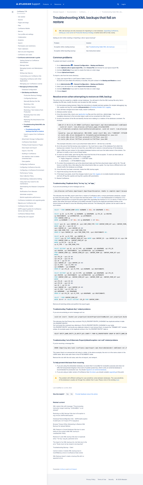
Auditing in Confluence (29, 153)
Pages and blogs (23, 22)
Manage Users (24, 65)
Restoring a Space (29, 107)
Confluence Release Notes (26, 214)
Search (118, 4)
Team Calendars (23, 49)
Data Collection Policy (27, 176)
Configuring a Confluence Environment (32, 170)
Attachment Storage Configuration (32, 139)
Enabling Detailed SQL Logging (101, 107)
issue (117, 380)
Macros (20, 31)
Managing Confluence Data (29, 86)
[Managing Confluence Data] (94, 12)
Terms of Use (102, 479)
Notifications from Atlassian (28, 191)
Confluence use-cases (25, 54)
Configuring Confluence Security (30, 167)
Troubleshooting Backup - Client (63, 447)
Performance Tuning (26, 173)
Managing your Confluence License (31, 84)
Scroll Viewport (73, 469)
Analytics (21, 40)
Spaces (20, 19)
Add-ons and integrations (26, 51)
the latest (93, 372)
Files (19, 25)
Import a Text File (27, 150)
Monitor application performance (30, 197)
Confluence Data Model (29, 142)
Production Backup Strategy (33, 95)
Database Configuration (29, 89)
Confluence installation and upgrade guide (31, 200)
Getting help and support (26, 216)
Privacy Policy (90, 479)
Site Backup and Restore (30, 92)
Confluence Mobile (24, 28)
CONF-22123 (97, 197)
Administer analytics (26, 194)
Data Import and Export (29, 148)
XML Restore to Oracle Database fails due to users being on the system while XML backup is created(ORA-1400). (69, 431)
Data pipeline (26, 161)
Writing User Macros (26, 73)
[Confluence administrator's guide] (90, 12)
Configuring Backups (30, 98)
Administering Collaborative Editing (31, 179)
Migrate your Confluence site (27, 203)
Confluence (63, 469)
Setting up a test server (66, 32)
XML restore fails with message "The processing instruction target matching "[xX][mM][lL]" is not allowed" (68, 408)
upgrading (112, 372)
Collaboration (22, 37)
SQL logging (96, 174)
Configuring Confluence (27, 164)
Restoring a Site (29, 104)
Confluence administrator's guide (29, 57)
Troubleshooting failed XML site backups (102, 47)
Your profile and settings (25, 34)
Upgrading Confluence (111, 31)
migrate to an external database (96, 369)
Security (111, 479)
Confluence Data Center (25, 206)
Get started (21, 17)
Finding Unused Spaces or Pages (32, 145)
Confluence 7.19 (22, 11)
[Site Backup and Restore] (98, 12)
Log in (123, 4)
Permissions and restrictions (27, 46)
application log (83, 114)
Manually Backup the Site (32, 101)
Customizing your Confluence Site (30, 76)
